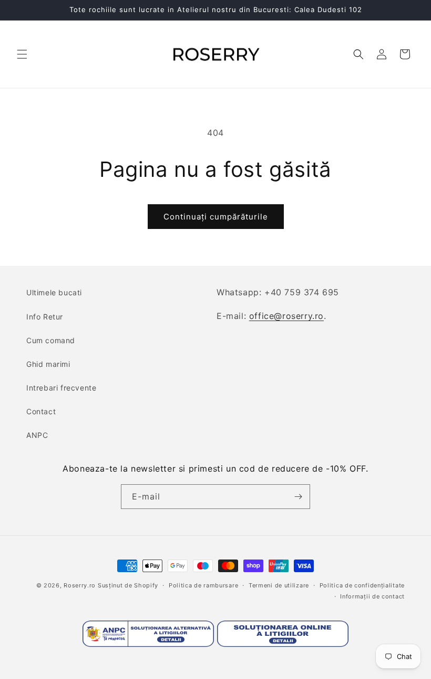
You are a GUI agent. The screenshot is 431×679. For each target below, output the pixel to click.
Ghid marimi (48, 364)
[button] (22, 54)
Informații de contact (372, 596)
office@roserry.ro (286, 316)
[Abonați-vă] (298, 496)
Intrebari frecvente (61, 387)
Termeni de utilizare (279, 585)
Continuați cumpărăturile (215, 217)
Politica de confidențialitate (362, 585)
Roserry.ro (80, 585)
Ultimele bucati (54, 292)
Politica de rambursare (203, 585)
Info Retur (44, 316)
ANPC (37, 435)
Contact (41, 411)
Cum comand (50, 340)
